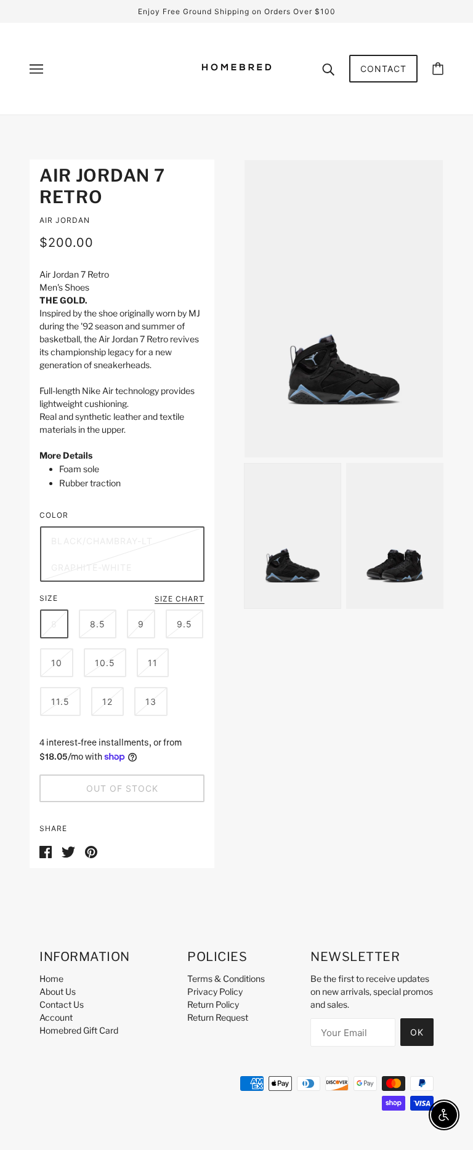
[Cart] (438, 68)
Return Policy (213, 1004)
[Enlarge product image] (344, 308)
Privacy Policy (215, 991)
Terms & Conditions (226, 978)
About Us (57, 991)
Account (56, 1017)
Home (51, 978)
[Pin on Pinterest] (91, 851)
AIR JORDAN (64, 220)
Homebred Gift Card (78, 1030)
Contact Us (61, 1004)
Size (48, 598)
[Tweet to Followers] (68, 851)
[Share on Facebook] (45, 851)
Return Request (217, 1017)
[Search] (328, 68)
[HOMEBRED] (236, 88)
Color (53, 515)
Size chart (179, 599)
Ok (417, 1032)
